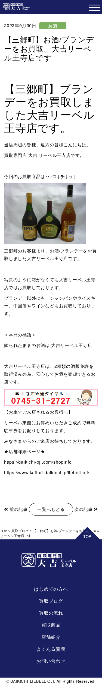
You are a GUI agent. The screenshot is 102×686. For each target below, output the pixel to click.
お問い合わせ (51, 660)
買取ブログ (51, 600)
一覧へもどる (51, 509)
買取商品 (51, 624)
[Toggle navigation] (94, 7)
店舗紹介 (51, 636)
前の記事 (18, 509)
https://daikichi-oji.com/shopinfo (38, 462)
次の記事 (84, 509)
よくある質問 (51, 648)
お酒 (52, 26)
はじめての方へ (51, 588)
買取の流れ (51, 612)
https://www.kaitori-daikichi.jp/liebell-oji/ (46, 472)
